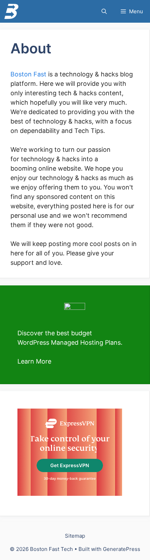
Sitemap (75, 535)
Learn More (34, 361)
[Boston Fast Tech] (11, 11)
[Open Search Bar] (104, 11)
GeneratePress (121, 549)
